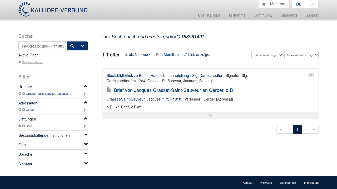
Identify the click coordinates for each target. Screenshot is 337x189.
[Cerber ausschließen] (20, 109)
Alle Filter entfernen (32, 62)
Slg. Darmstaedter (207, 75)
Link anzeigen (199, 54)
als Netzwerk (139, 54)
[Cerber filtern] (24, 109)
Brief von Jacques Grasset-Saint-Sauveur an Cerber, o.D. (174, 89)
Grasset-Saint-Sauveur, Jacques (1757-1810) (55, 93)
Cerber (30, 109)
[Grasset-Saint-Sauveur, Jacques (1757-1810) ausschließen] (20, 93)
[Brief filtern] (24, 126)
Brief (29, 126)
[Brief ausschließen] (20, 126)
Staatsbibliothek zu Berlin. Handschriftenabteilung (148, 75)
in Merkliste (169, 54)
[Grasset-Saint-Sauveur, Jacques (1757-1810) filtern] (24, 93)
